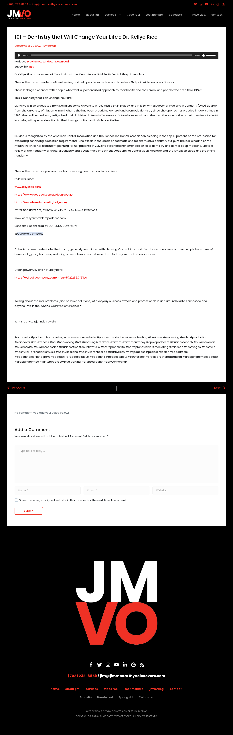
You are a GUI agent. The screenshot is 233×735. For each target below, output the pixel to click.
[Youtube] (206, 4)
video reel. (133, 15)
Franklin (86, 697)
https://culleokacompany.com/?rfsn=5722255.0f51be (51, 277)
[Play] (19, 55)
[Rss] (223, 4)
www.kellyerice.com (28, 187)
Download (62, 61)
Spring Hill (126, 697)
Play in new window (40, 61)
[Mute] (203, 55)
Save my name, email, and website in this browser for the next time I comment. (73, 500)
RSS (31, 66)
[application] (116, 55)
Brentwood (105, 697)
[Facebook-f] (190, 4)
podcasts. (175, 15)
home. (76, 15)
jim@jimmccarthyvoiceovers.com (54, 4)
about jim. (92, 15)
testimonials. (154, 15)
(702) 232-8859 (17, 4)
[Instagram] (201, 4)
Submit (28, 511)
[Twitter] (195, 4)
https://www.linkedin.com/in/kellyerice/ (41, 202)
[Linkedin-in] (212, 4)
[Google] (218, 4)
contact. (217, 15)
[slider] (211, 55)
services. (110, 15)
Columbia (146, 697)
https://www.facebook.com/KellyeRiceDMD (44, 194)
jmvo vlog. (199, 15)
